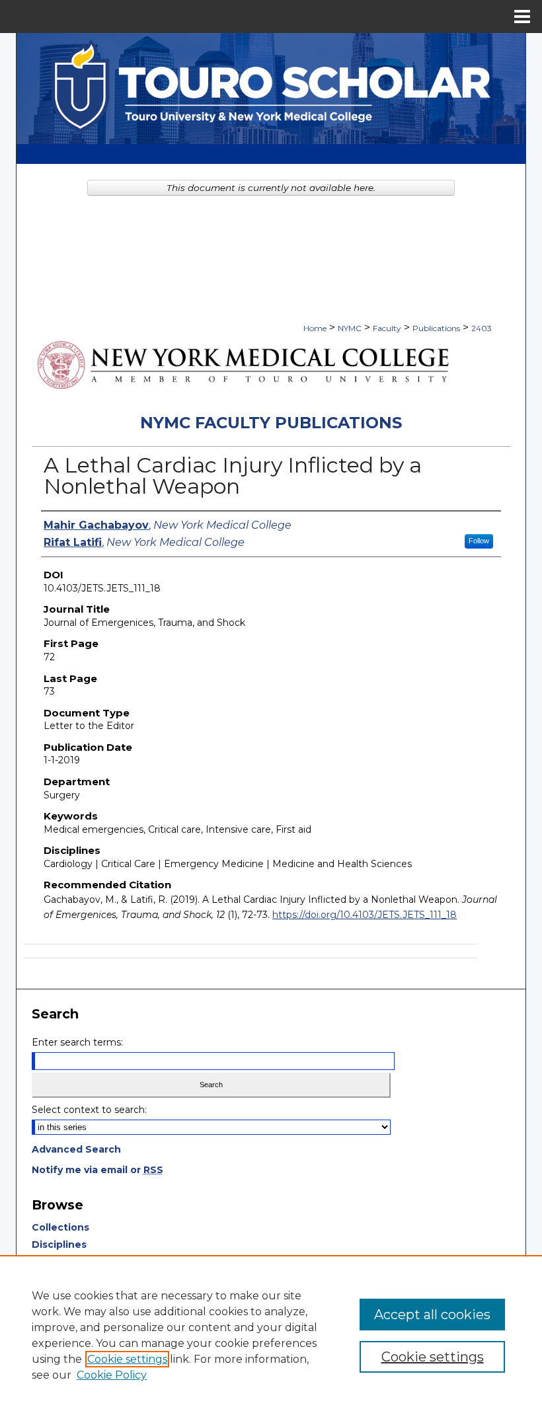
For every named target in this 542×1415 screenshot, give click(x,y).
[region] (271, 1335)
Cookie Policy (112, 1375)
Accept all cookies (432, 1314)
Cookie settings (127, 1359)
